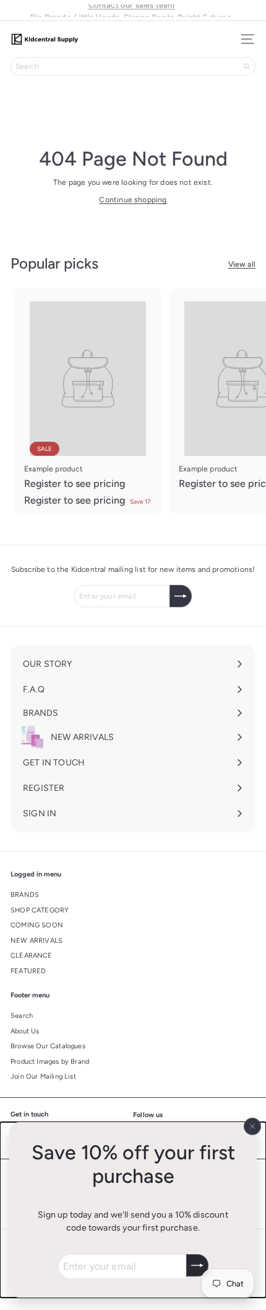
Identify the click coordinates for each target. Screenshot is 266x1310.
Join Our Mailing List (43, 1076)
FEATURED (28, 971)
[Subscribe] (197, 1265)
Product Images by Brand (50, 1062)
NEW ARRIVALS (36, 941)
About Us (25, 1031)
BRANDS (25, 895)
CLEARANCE (32, 955)
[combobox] (133, 66)
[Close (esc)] (252, 1126)
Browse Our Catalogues (48, 1046)
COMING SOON (37, 925)
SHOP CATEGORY (40, 910)
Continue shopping (132, 199)
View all (241, 264)
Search (22, 1016)
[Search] (246, 66)
